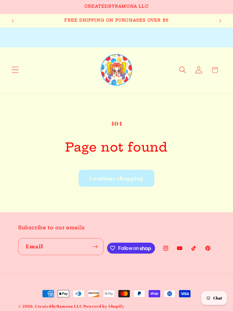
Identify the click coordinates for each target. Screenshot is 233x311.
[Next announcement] (220, 20)
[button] (15, 70)
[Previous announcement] (12, 20)
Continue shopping (116, 178)
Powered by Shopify (103, 306)
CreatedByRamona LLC (59, 306)
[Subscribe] (95, 246)
